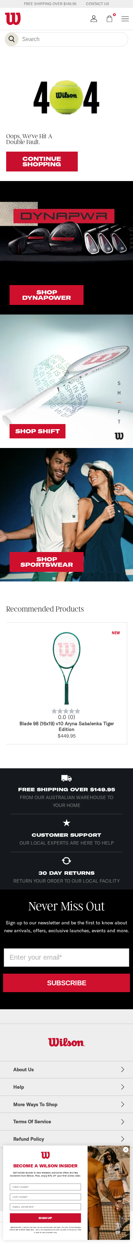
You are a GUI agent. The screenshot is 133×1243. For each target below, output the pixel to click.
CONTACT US (97, 3)
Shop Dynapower (46, 295)
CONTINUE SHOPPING (42, 161)
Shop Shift (37, 431)
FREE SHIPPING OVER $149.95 (50, 3)
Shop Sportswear (46, 562)
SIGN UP (45, 1218)
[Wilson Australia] (66, 1042)
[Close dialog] (126, 1149)
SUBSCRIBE (66, 983)
